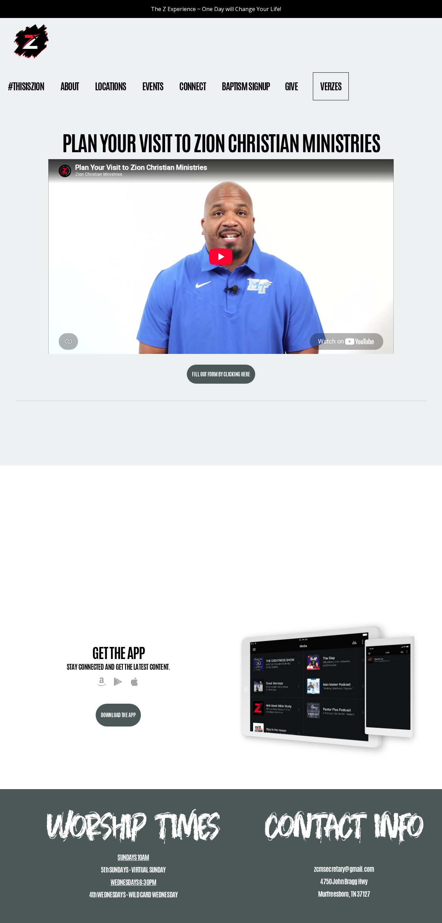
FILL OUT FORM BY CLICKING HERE (221, 374)
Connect (192, 86)
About (70, 86)
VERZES (330, 86)
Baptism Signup (245, 86)
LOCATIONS (111, 86)
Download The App (118, 715)
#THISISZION (26, 86)
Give (291, 86)
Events (153, 86)
